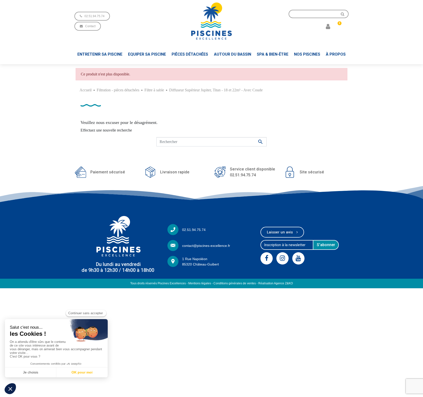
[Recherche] (342, 14)
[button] (92, 16)
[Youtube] (298, 258)
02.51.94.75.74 (194, 230)
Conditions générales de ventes (234, 283)
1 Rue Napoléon (194, 259)
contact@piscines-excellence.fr (206, 246)
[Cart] (337, 26)
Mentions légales (199, 283)
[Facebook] (266, 258)
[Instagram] (282, 258)
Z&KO (289, 283)
